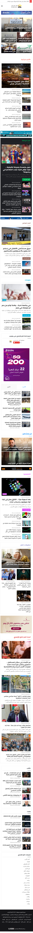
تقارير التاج (23, 921)
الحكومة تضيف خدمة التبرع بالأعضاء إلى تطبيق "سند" (24, 52)
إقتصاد (28, 861)
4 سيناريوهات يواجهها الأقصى (12, 795)
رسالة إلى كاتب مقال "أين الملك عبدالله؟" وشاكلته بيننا (12, 803)
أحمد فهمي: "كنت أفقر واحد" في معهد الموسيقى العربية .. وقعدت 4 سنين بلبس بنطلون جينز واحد (17, 449)
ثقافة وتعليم (27, 873)
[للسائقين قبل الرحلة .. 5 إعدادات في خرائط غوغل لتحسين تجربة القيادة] (26, 515)
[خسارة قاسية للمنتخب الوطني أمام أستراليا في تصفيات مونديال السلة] (26, 184)
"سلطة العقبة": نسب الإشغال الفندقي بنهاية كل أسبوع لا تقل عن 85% (12, 93)
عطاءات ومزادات (26, 892)
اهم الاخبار (27, 868)
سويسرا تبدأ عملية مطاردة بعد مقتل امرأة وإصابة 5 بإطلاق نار (12, 321)
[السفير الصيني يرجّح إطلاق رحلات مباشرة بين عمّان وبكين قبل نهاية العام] (26, 416)
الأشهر (8, 386)
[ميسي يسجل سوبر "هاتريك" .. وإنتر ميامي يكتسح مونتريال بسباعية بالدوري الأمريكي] (26, 209)
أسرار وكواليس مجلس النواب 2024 (12, 921)
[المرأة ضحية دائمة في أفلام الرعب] (16, 458)
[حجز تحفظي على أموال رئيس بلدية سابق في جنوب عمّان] (26, 394)
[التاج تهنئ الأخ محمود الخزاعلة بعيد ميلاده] (26, 410)
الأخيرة (24, 386)
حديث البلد (27, 878)
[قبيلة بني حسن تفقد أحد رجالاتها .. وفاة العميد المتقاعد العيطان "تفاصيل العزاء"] (26, 831)
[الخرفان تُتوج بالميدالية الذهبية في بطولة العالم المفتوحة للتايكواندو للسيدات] (26, 193)
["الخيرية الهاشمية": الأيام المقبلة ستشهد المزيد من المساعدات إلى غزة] (26, 100)
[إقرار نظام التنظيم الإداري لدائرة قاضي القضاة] (16, 25)
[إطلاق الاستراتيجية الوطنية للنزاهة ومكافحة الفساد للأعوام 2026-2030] (26, 424)
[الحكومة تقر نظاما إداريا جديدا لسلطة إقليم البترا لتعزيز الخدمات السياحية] (24, 37)
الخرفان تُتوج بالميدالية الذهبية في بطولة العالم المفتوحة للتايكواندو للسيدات (11, 195)
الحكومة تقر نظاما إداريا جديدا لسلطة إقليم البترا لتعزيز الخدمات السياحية (24, 41)
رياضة (28, 880)
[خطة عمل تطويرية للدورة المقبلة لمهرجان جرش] (16, 75)
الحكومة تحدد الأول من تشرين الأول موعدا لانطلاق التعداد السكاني (9, 41)
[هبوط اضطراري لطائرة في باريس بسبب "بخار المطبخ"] (27, 125)
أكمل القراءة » (26, 179)
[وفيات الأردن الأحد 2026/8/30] (26, 818)
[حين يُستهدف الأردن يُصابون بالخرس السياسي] (26, 790)
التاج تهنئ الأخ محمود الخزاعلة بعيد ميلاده (12, 409)
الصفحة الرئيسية (27, 919)
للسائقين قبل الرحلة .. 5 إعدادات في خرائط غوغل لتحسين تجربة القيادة (12, 517)
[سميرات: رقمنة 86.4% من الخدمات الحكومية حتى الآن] (26, 530)
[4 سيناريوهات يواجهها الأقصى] (26, 797)
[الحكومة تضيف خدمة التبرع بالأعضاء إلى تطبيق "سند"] (24, 48)
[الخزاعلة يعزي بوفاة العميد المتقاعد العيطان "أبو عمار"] (26, 824)
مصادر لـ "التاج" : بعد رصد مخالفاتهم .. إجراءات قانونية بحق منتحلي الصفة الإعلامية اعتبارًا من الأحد (24, 608)
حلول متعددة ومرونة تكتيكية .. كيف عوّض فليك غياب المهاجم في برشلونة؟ (17, 170)
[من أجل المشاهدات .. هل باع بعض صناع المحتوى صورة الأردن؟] (26, 774)
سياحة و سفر (27, 882)
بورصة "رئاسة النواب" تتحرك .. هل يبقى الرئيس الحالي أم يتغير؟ (24, 585)
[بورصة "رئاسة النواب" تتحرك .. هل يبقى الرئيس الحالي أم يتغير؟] (24, 574)
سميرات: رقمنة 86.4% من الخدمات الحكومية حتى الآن (13, 531)
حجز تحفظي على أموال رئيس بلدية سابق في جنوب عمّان (12, 393)
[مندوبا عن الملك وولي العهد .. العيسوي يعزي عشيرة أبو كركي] (26, 839)
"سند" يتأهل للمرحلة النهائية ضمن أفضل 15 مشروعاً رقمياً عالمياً (11, 537)
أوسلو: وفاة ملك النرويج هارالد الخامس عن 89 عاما (12, 846)
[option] (16, 35)
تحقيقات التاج (27, 871)
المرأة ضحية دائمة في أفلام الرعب (19, 463)
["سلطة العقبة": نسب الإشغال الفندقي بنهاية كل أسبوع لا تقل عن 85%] (26, 92)
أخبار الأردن (27, 859)
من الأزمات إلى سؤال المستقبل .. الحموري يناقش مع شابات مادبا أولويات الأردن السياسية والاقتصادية (17, 664)
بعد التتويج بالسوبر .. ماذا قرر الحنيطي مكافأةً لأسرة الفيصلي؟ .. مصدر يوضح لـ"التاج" (9, 586)
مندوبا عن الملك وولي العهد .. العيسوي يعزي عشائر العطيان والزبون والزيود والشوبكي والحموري (12, 401)
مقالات (28, 896)
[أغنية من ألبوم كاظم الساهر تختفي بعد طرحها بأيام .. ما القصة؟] (26, 108)
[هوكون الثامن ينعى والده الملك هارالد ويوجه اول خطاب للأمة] (26, 272)
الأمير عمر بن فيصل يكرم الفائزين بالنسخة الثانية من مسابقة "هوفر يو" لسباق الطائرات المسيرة (11, 203)
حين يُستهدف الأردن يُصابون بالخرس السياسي (13, 789)
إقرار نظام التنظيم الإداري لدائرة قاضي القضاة (18, 28)
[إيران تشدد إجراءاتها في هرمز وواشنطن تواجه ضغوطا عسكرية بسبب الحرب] (26, 116)
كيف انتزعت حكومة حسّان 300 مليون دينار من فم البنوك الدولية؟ (12, 783)
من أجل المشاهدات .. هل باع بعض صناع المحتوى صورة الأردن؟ (12, 775)
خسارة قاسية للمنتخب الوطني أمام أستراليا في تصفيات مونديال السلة (11, 186)
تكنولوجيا (28, 875)
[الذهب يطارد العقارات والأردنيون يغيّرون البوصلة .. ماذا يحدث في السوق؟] (16, 558)
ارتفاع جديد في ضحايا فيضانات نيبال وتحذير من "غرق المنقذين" (12, 328)
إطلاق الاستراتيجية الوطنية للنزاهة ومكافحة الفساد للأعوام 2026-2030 (13, 424)
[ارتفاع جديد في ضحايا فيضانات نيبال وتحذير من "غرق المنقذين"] (26, 327)
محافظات (27, 894)
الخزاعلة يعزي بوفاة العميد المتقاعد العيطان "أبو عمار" (13, 824)
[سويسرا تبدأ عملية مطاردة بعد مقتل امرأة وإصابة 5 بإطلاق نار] (26, 320)
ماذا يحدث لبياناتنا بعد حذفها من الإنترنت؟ (12, 524)
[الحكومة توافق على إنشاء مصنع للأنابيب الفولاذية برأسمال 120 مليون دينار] (8, 48)
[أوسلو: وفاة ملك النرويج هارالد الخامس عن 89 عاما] (26, 847)
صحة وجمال (27, 885)
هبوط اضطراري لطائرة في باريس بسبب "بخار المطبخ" (12, 126)
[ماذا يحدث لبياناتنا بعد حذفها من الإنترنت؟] (26, 523)
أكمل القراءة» (26, 258)
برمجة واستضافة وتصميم (20, 928)
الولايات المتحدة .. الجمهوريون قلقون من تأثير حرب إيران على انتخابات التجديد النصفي (12, 265)
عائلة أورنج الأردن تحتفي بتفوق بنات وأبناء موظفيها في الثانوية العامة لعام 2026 (18, 755)
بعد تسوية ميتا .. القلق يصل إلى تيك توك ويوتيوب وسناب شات (16, 500)
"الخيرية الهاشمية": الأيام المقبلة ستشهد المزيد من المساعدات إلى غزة (11, 102)
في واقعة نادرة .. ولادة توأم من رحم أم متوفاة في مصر (16, 306)
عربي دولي (27, 887)
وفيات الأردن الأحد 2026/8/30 (12, 816)
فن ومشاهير (27, 889)
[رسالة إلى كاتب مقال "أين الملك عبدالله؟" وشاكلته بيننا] (26, 803)
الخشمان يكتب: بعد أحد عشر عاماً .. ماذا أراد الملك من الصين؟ (18, 726)
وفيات (28, 903)
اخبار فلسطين (26, 864)
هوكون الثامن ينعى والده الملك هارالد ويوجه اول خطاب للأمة (12, 273)
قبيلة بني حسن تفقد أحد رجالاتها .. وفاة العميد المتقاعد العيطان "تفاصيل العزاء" (12, 831)
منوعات (28, 901)
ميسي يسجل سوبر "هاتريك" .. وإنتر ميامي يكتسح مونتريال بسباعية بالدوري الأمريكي (11, 211)
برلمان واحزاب (26, 866)
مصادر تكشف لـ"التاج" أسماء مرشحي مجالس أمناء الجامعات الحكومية (17, 697)
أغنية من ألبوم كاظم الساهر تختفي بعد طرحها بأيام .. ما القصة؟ (13, 110)
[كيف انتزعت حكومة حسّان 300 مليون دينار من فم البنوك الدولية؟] (26, 782)
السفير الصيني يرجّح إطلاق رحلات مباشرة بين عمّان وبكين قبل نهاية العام (12, 416)
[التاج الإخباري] (16, 6)
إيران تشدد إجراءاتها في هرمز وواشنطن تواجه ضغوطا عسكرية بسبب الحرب (12, 118)
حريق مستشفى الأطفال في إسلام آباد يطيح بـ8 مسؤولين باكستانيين (17, 250)
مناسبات (28, 899)
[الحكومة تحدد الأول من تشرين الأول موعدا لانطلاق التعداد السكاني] (8, 37)
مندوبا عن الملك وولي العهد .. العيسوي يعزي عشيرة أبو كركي (12, 839)
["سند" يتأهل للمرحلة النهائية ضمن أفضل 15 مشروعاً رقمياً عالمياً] (26, 536)
